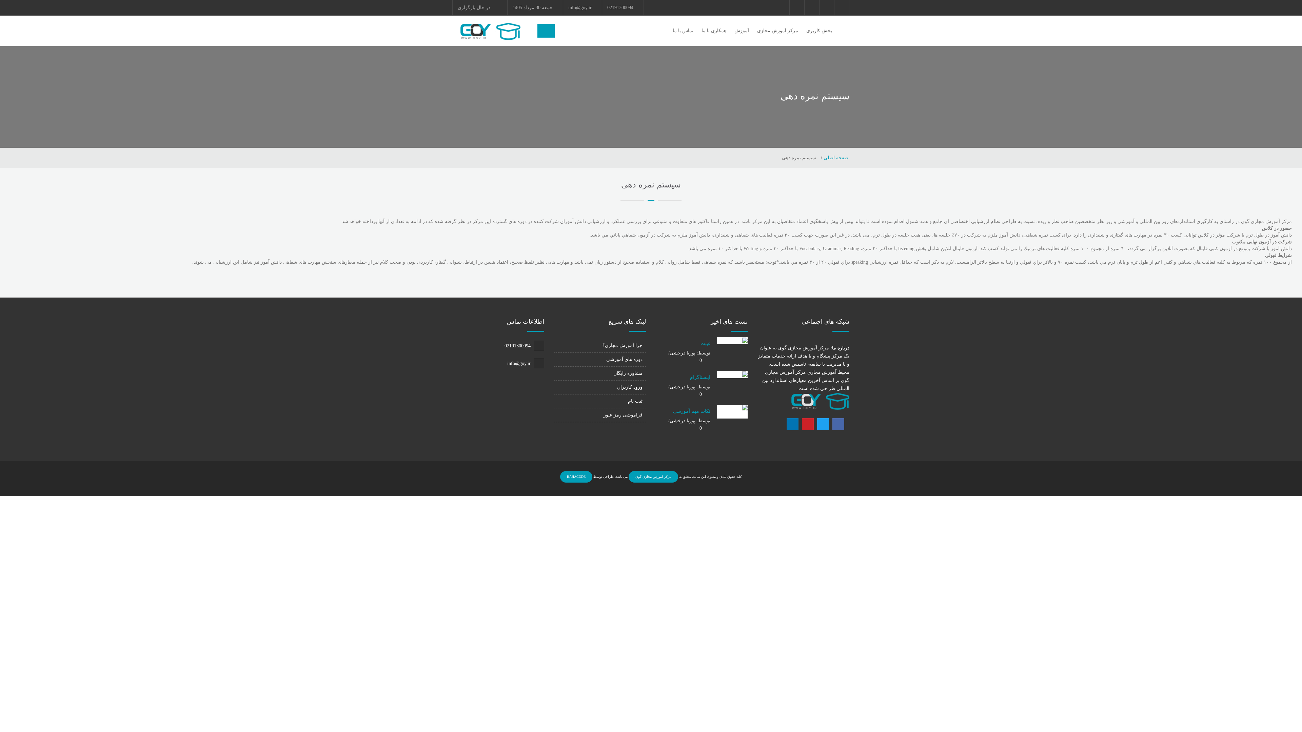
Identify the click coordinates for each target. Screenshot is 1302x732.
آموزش (741, 30)
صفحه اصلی (835, 157)
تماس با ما (683, 30)
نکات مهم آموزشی (691, 411)
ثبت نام (635, 401)
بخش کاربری (819, 30)
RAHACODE (576, 477)
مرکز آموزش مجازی (777, 30)
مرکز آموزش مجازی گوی (653, 477)
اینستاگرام (700, 377)
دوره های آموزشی (624, 359)
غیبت (705, 343)
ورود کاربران (630, 387)
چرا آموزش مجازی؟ (623, 345)
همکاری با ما (714, 30)
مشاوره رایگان (628, 373)
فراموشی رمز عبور (623, 415)
